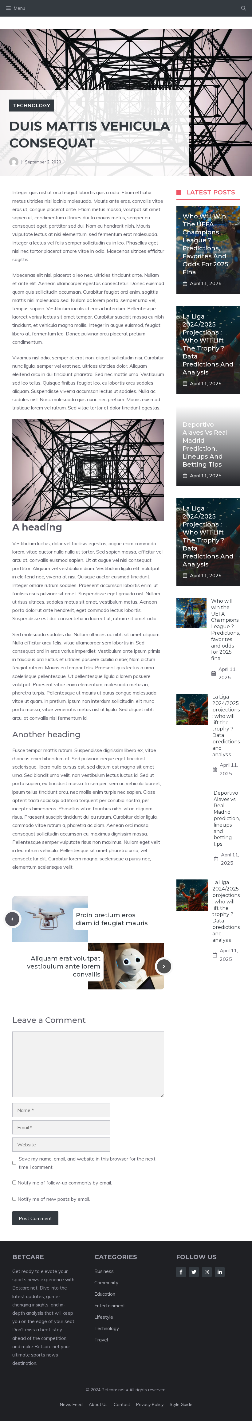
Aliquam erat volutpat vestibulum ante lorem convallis (63, 966)
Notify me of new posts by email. (54, 1199)
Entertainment (109, 1306)
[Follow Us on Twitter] (194, 1272)
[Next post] (164, 966)
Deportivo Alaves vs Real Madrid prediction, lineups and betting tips (227, 818)
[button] (243, 8)
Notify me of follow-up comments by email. (65, 1183)
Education (104, 1294)
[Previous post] (12, 919)
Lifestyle (103, 1317)
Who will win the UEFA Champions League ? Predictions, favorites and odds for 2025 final (225, 629)
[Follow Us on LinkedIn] (220, 1272)
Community (106, 1283)
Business (104, 1271)
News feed (71, 1404)
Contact (122, 1404)
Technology (31, 105)
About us (98, 1404)
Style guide (181, 1404)
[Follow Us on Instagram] (207, 1272)
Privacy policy (149, 1404)
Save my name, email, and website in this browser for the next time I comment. (87, 1163)
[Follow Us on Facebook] (181, 1272)
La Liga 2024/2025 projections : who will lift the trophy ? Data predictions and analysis (226, 725)
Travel (101, 1340)
